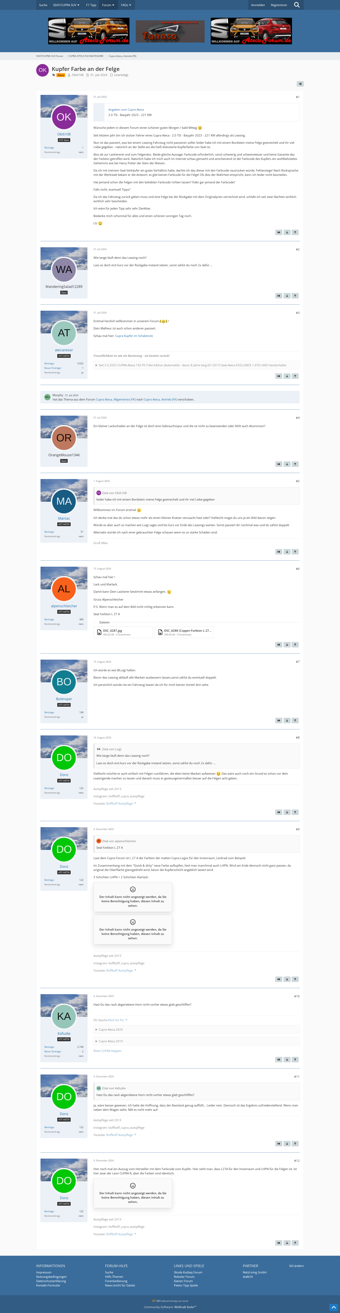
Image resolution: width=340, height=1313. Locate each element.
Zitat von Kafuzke (114, 1088)
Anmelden (258, 5)
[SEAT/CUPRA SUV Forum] (170, 31)
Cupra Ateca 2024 (111, 1029)
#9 (298, 829)
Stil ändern (296, 1266)
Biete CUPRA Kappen (107, 1051)
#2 (298, 249)
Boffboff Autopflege (119, 803)
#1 (298, 97)
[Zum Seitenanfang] (295, 232)
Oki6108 (78, 75)
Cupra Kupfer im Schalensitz (134, 336)
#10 (297, 996)
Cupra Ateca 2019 (111, 1041)
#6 (298, 569)
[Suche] (297, 5)
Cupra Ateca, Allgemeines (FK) (116, 399)
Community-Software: (170, 1307)
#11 (297, 1076)
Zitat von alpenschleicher (119, 841)
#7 (298, 662)
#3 (298, 313)
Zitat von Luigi (111, 749)
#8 (298, 737)
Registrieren (279, 5)
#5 (298, 481)
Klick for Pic (116, 1020)
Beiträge (49, 147)
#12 (297, 1161)
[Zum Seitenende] (287, 232)
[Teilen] (300, 84)
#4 (298, 418)
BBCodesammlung (166, 1301)
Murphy (58, 395)
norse (185, 1301)
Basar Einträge (52, 368)
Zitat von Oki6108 (114, 493)
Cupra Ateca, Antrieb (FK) (160, 399)
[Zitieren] (278, 232)
